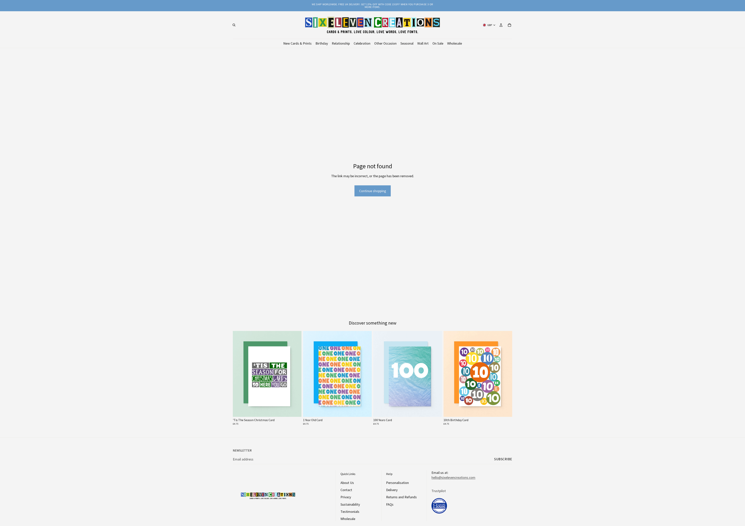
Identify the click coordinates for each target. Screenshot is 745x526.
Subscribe (503, 459)
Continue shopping (372, 191)
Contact (346, 490)
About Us (347, 482)
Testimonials (349, 511)
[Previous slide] (238, 374)
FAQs (389, 504)
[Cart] (509, 25)
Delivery (392, 490)
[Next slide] (295, 374)
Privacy (345, 497)
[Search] (234, 25)
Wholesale (347, 518)
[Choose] (295, 410)
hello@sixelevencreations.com (453, 477)
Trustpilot (438, 490)
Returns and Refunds (401, 497)
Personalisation (397, 482)
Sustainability (350, 504)
